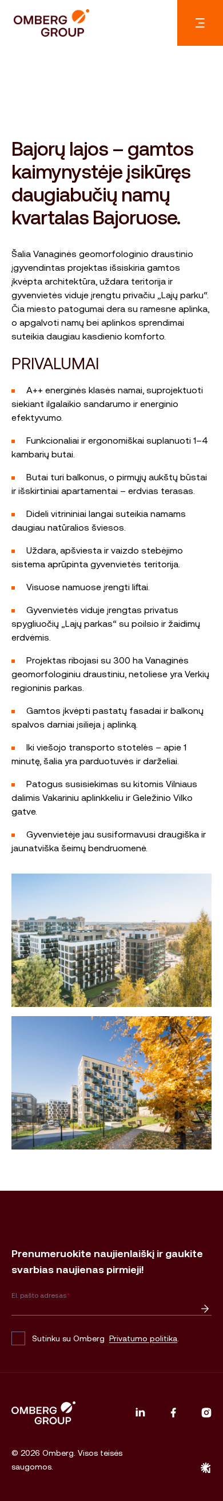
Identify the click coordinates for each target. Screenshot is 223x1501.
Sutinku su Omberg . (105, 1338)
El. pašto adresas (40, 1295)
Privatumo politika (143, 1338)
